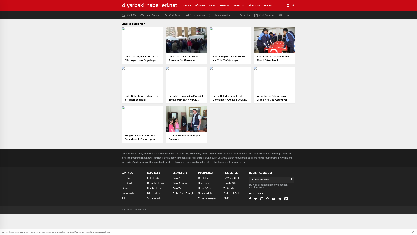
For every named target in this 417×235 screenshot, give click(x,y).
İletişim (125, 198)
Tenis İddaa (229, 188)
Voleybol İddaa (154, 198)
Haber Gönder (205, 188)
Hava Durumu (153, 15)
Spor (212, 6)
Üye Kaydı (127, 183)
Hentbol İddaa (154, 188)
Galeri (268, 6)
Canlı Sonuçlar (266, 15)
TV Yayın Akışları (207, 198)
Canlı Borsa (175, 15)
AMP (226, 198)
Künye (125, 188)
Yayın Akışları (197, 15)
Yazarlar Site (229, 183)
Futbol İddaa (153, 178)
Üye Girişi (127, 178)
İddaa (286, 15)
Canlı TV (131, 15)
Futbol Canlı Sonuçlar (184, 193)
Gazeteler (203, 178)
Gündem (200, 6)
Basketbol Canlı (231, 193)
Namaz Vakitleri (222, 15)
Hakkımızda (128, 193)
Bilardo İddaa (153, 193)
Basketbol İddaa (155, 183)
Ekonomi (225, 6)
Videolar (254, 6)
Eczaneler (245, 15)
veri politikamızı (91, 232)
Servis (187, 6)
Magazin (239, 6)
